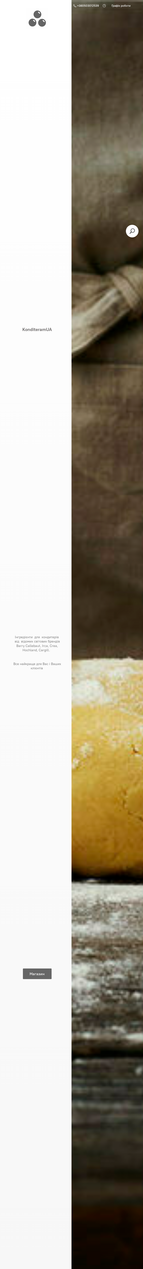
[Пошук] (132, 231)
